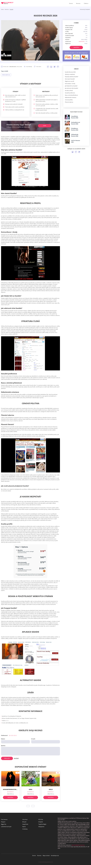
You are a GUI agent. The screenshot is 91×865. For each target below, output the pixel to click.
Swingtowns (41, 826)
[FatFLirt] (67, 141)
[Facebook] (48, 66)
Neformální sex (6, 75)
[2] (11, 735)
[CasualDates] (67, 117)
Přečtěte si (10, 794)
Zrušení (16, 758)
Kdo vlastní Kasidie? (70, 79)
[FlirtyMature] (67, 129)
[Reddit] (72, 152)
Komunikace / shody (70, 83)
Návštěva (76, 47)
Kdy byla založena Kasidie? (71, 76)
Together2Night (42, 824)
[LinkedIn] (51, 66)
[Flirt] (68, 57)
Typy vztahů (4, 71)
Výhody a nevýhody (70, 74)
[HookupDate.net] (67, 123)
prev (28, 806)
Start (44, 125)
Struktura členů (69, 90)
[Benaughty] (84, 57)
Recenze (78, 3)
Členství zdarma (69, 102)
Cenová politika (69, 100)
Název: (3, 739)
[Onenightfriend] (76, 57)
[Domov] (8, 3)
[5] (16, 735)
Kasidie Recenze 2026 (70, 72)
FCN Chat (40, 819)
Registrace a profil (69, 81)
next (33, 806)
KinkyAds (40, 822)
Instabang (24, 829)
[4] (14, 735)
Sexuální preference (70, 93)
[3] (12, 735)
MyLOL (24, 826)
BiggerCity (3, 824)
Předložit (7, 758)
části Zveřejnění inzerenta (78, 845)
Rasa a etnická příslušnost (71, 95)
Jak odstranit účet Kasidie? (71, 88)
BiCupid (24, 822)
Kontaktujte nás (55, 855)
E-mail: (33, 739)
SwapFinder (25, 824)
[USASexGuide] (67, 135)
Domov (71, 3)
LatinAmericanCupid (6, 826)
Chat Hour (25, 819)
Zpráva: (3, 745)
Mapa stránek (46, 855)
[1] (9, 735)
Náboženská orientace (70, 97)
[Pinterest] (58, 66)
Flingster (3, 822)
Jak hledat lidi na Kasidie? (71, 86)
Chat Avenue (4, 819)
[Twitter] (54, 66)
